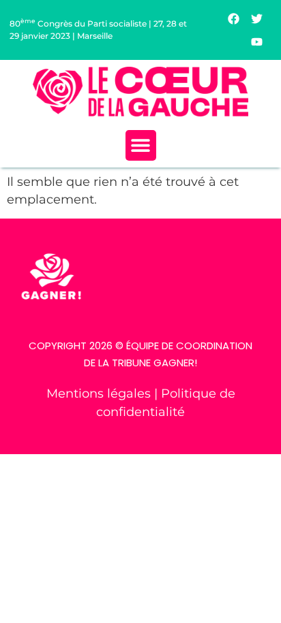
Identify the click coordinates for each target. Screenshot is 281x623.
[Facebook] (234, 18)
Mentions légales (100, 393)
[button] (140, 145)
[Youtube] (257, 41)
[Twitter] (257, 18)
